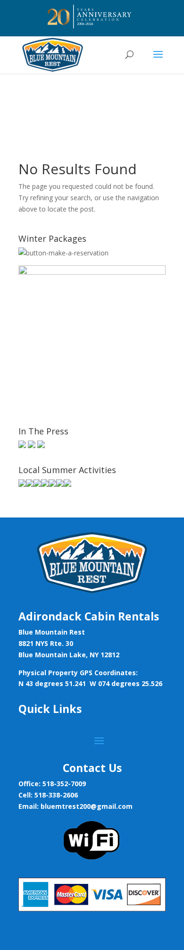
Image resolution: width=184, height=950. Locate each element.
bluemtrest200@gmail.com (87, 806)
